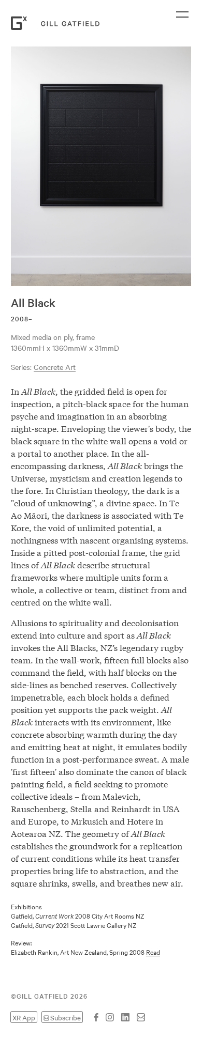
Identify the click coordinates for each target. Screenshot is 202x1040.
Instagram (110, 1017)
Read (153, 951)
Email (141, 1017)
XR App (23, 1017)
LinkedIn (125, 1017)
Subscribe (65, 1017)
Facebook (96, 1017)
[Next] (195, 166)
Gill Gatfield (57, 23)
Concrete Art (55, 367)
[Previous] (6, 166)
